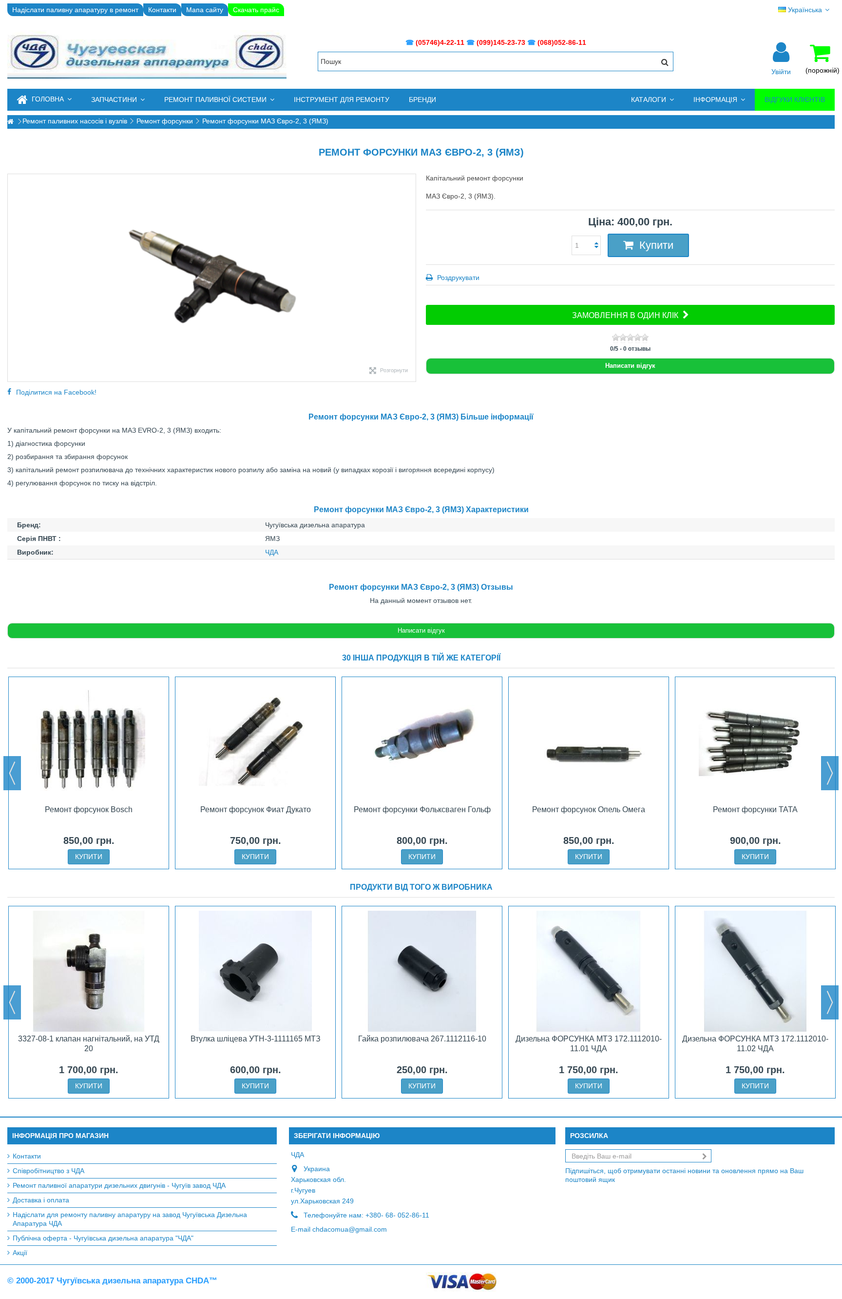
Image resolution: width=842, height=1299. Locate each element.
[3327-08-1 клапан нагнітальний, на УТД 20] (88, 971)
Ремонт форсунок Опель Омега (588, 809)
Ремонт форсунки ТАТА (755, 809)
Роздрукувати (457, 277)
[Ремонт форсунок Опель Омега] (588, 741)
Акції (20, 1253)
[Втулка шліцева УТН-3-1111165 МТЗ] (255, 971)
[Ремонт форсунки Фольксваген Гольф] (422, 741)
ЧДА (271, 552)
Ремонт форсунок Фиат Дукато (255, 809)
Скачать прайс (256, 10)
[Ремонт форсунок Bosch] (88, 741)
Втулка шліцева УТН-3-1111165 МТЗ (256, 1039)
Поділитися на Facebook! (56, 392)
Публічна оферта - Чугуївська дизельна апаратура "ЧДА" (103, 1238)
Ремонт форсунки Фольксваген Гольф (422, 809)
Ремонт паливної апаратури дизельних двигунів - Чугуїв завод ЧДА (119, 1185)
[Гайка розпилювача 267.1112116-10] (422, 971)
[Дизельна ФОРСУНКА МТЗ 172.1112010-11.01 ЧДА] (588, 971)
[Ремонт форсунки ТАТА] (755, 741)
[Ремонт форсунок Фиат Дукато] (255, 741)
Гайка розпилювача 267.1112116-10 (422, 1039)
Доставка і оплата (41, 1200)
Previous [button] (12, 773)
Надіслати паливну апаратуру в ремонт (75, 10)
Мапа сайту (204, 10)
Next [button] (830, 773)
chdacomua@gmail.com (349, 1229)
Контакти (162, 10)
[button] (117, 100)
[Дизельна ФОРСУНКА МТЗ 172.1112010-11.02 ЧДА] (755, 971)
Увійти (781, 71)
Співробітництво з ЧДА (48, 1171)
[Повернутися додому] (10, 122)
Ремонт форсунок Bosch (89, 809)
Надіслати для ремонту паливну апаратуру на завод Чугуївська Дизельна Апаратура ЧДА (130, 1219)
